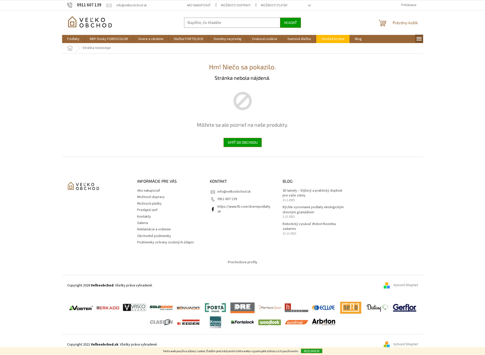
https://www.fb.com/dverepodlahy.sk (244, 209)
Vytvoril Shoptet (405, 285)
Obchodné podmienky (154, 236)
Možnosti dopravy (236, 5)
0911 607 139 (227, 199)
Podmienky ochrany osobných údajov (165, 242)
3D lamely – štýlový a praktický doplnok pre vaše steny (312, 193)
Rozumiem (312, 351)
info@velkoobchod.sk (234, 191)
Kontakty (144, 216)
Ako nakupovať (199, 5)
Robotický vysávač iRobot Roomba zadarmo (309, 226)
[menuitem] (73, 39)
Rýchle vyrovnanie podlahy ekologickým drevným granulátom (313, 210)
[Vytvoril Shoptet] (388, 344)
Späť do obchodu (243, 142)
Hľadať (290, 22)
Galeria (142, 223)
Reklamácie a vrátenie (154, 229)
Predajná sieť (147, 210)
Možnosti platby (274, 5)
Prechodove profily (242, 262)
